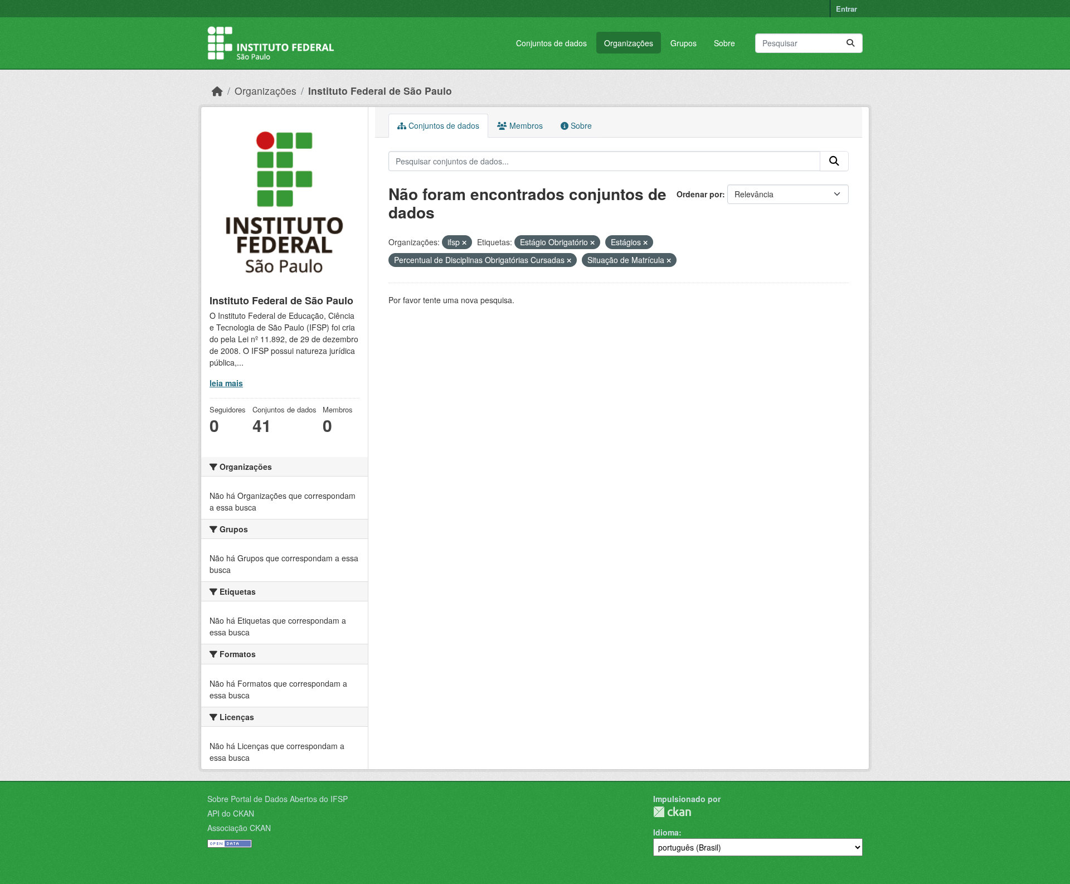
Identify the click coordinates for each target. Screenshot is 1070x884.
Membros (525, 125)
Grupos (683, 42)
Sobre (724, 42)
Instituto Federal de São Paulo (380, 91)
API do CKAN (230, 813)
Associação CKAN (239, 827)
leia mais (226, 382)
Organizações (628, 42)
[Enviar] (850, 43)
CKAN (672, 812)
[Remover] (464, 242)
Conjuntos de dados (551, 42)
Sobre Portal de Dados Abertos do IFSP (277, 798)
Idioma (666, 832)
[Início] (217, 91)
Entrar (846, 8)
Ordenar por (699, 194)
